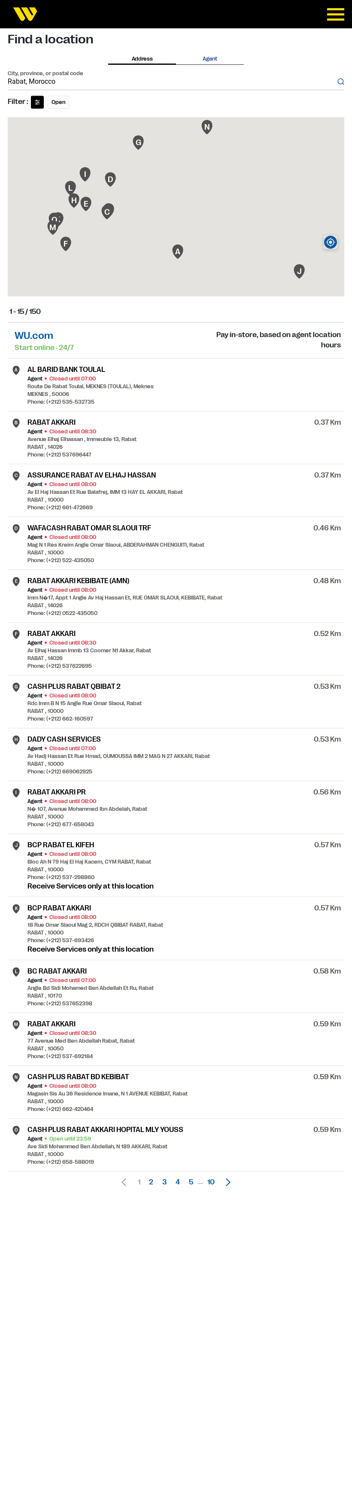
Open (58, 102)
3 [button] (164, 1182)
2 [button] (151, 1182)
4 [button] (178, 1182)
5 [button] (191, 1182)
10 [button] (211, 1182)
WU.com (34, 335)
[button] (225, 1182)
